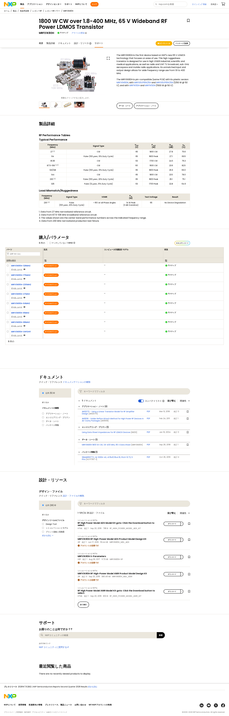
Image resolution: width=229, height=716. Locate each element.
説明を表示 (11, 260)
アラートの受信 (78, 33)
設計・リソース (81, 43)
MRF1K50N (150, 85)
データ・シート (16, 269)
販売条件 (27, 712)
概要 (41, 43)
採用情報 (22, 704)
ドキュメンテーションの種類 (76, 382)
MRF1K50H (134, 85)
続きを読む (92, 686)
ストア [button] (94, 4)
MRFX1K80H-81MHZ (20, 312)
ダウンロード (172, 524)
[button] (214, 4)
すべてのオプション (51, 266)
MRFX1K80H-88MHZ (20, 322)
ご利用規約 (19, 712)
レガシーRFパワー (52, 11)
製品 (15, 11)
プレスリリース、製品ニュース (58, 704)
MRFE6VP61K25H (142, 82)
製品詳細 (50, 43)
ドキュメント (64, 43)
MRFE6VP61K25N (164, 82)
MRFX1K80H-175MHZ (20, 275)
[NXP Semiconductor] (10, 4)
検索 (161, 635)
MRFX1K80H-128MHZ (20, 265)
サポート (99, 43)
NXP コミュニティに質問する (53, 647)
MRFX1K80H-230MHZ (21, 284)
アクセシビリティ (38, 712)
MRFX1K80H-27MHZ (20, 294)
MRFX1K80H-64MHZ (20, 303)
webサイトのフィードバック (56, 712)
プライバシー (9, 712)
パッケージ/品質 (181, 43)
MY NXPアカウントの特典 (100, 704)
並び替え (171, 400)
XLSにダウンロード (182, 243)
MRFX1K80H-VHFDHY (21, 331)
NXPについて (10, 704)
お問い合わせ (80, 704)
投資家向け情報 (35, 704)
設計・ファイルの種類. (73, 495)
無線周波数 (24, 11)
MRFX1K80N (122, 82)
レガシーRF (37, 11)
